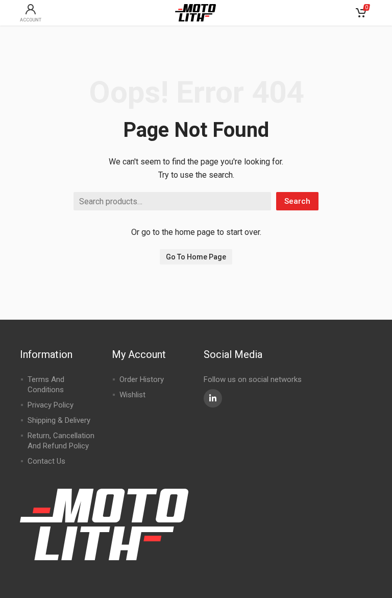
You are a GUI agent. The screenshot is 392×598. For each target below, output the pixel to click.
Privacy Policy (51, 405)
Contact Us (46, 461)
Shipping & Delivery (59, 420)
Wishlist (132, 394)
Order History (141, 379)
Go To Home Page (196, 257)
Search (297, 201)
